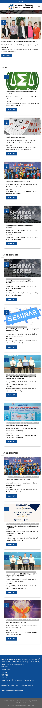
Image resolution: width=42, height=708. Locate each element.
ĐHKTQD (6, 701)
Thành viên (5, 670)
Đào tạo (4, 678)
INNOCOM (31, 705)
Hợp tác (18, 702)
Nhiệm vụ (4, 672)
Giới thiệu (4, 667)
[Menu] (39, 6)
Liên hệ (24, 702)
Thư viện (4, 675)
